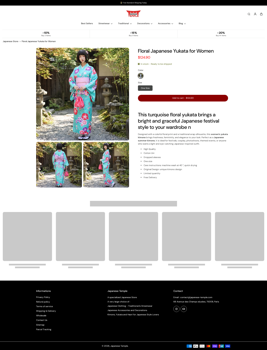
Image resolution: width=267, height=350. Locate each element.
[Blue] (140, 75)
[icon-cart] (261, 14)
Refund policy (43, 301)
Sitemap (40, 324)
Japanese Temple (119, 346)
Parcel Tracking (43, 329)
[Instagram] (176, 309)
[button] (183, 98)
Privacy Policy (43, 297)
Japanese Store (10, 41)
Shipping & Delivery (46, 311)
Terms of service (44, 306)
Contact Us (41, 320)
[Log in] (255, 14)
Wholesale (41, 315)
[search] (249, 14)
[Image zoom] (82, 94)
